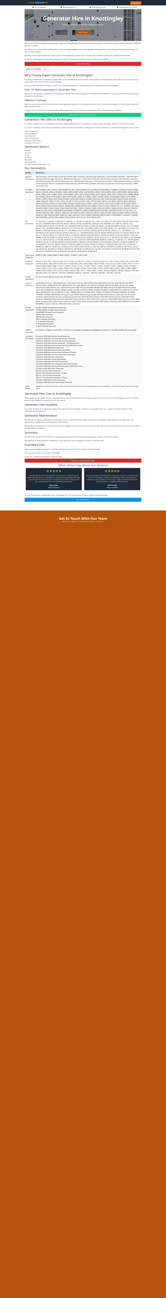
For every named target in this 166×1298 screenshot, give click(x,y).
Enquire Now (83, 506)
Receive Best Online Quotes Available (83, 115)
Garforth (54, 457)
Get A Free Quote (83, 500)
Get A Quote (83, 32)
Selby (60, 457)
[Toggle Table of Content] (44, 69)
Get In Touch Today (83, 64)
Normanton (46, 457)
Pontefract (28, 457)
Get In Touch (136, 3)
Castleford (37, 457)
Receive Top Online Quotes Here (83, 461)
